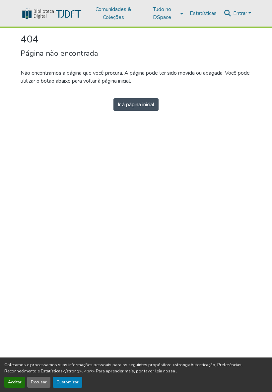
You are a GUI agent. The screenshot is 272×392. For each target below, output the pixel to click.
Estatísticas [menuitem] (203, 13)
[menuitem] (164, 13)
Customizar (67, 382)
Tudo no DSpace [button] (162, 13)
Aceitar (15, 382)
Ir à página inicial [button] (136, 104)
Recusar (39, 382)
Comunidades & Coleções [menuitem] (113, 13)
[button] (51, 13)
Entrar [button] (240, 13)
